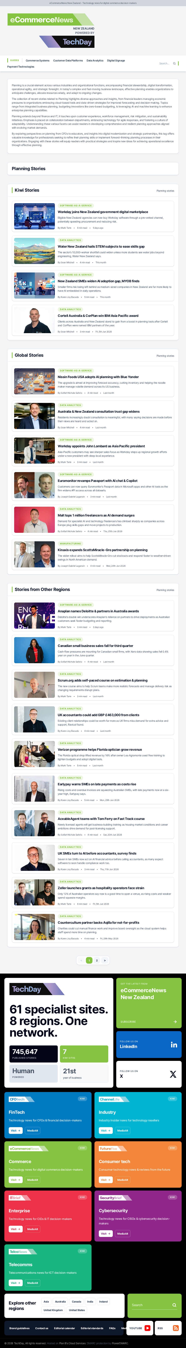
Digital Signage (116, 60)
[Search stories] (174, 1305)
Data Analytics (95, 60)
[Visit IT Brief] (29, 1198)
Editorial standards (92, 1328)
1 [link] (89, 960)
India (90, 1301)
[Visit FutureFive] (119, 1148)
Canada (76, 1301)
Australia (60, 1301)
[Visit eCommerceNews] (29, 1148)
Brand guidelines (19, 1328)
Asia (46, 1301)
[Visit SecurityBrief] (119, 1198)
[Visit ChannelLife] (119, 1099)
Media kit (32, 1130)
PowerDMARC (120, 1343)
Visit (13, 1130)
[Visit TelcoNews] (29, 1252)
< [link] (81, 960)
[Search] (174, 63)
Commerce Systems (38, 60)
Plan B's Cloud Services (72, 1343)
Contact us (41, 1328)
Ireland (103, 1301)
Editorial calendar (64, 1328)
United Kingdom (53, 1310)
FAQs (112, 1328)
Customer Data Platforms (68, 60)
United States (77, 1310)
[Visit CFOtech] (29, 1099)
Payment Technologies (20, 66)
